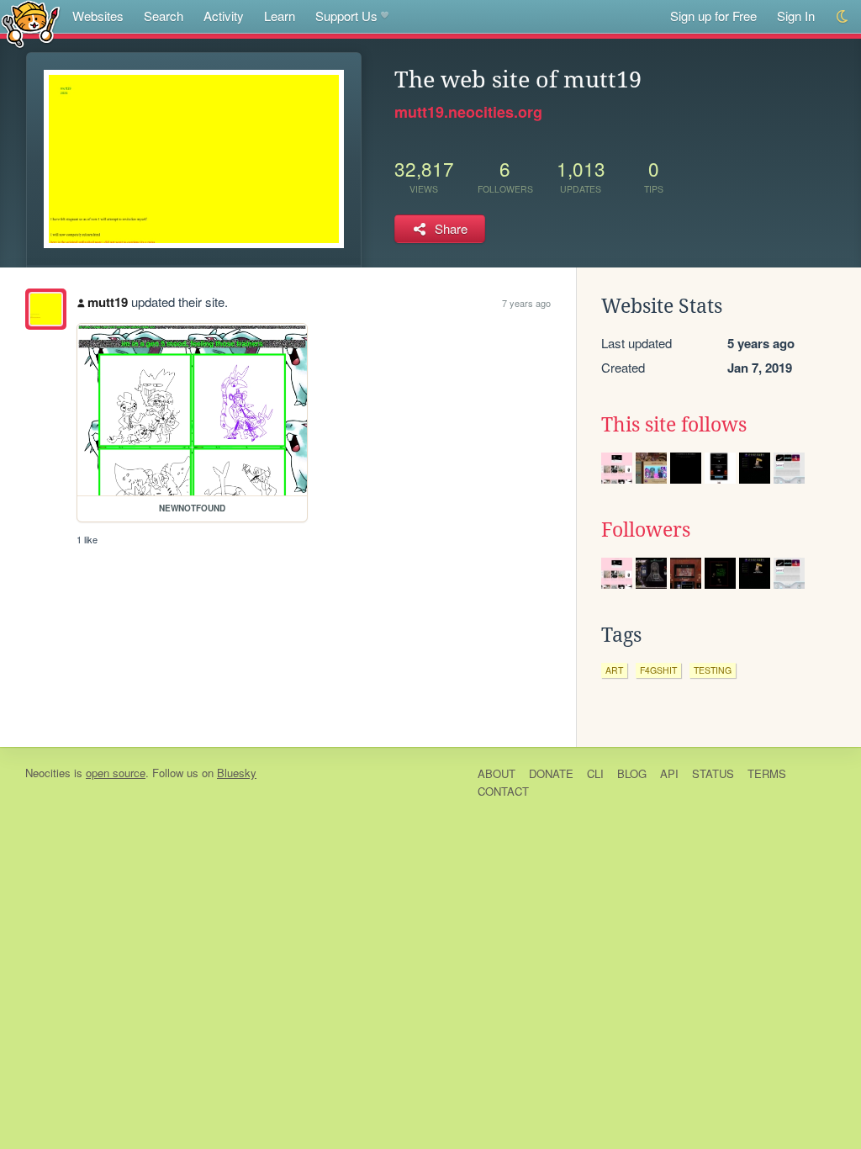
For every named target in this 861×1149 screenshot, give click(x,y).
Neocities (48, 773)
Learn (279, 15)
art (614, 670)
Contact (503, 791)
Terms (766, 773)
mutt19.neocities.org (468, 112)
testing (713, 670)
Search (163, 15)
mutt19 (107, 302)
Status (713, 773)
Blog (632, 773)
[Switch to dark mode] (843, 16)
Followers (645, 530)
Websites (98, 15)
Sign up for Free (713, 15)
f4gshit (658, 670)
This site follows (674, 425)
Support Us (346, 15)
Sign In (796, 15)
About (496, 773)
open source (115, 773)
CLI (595, 773)
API (669, 773)
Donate (551, 773)
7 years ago (526, 303)
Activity (223, 15)
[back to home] (30, 23)
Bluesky (236, 773)
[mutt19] (46, 309)
